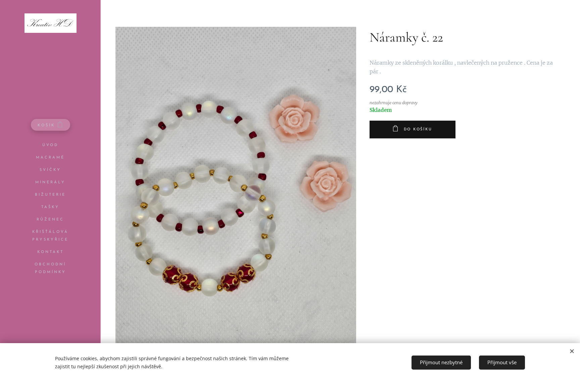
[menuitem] (50, 145)
